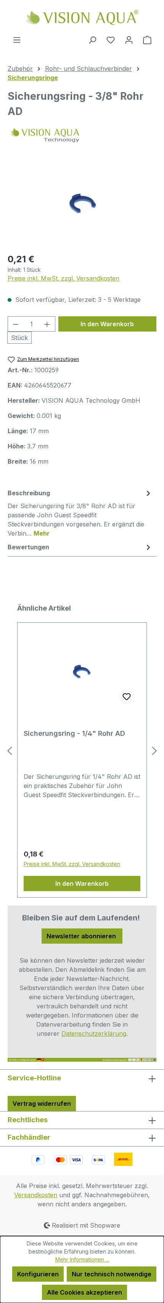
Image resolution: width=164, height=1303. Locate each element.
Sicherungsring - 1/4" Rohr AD (74, 733)
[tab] (80, 513)
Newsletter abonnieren (82, 936)
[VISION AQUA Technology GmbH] (82, 135)
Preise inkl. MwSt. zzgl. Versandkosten (63, 278)
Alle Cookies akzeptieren (84, 1292)
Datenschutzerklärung (93, 1033)
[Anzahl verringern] (16, 324)
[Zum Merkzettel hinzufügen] (126, 696)
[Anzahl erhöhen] (47, 324)
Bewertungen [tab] (28, 547)
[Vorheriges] (9, 750)
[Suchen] (92, 39)
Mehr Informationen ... (82, 1259)
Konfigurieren (38, 1274)
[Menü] (17, 39)
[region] (82, 203)
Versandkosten (35, 1195)
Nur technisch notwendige (111, 1274)
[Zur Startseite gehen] (82, 17)
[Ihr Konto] (129, 39)
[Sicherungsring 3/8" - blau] (82, 203)
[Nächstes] (154, 750)
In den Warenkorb (107, 324)
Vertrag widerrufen (42, 1103)
